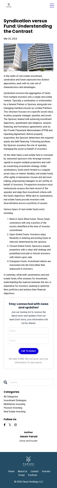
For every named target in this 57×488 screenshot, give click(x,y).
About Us (22, 471)
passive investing (13, 407)
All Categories (11, 396)
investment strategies (15, 400)
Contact (34, 471)
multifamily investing (14, 404)
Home (11, 471)
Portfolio (32, 475)
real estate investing (14, 411)
